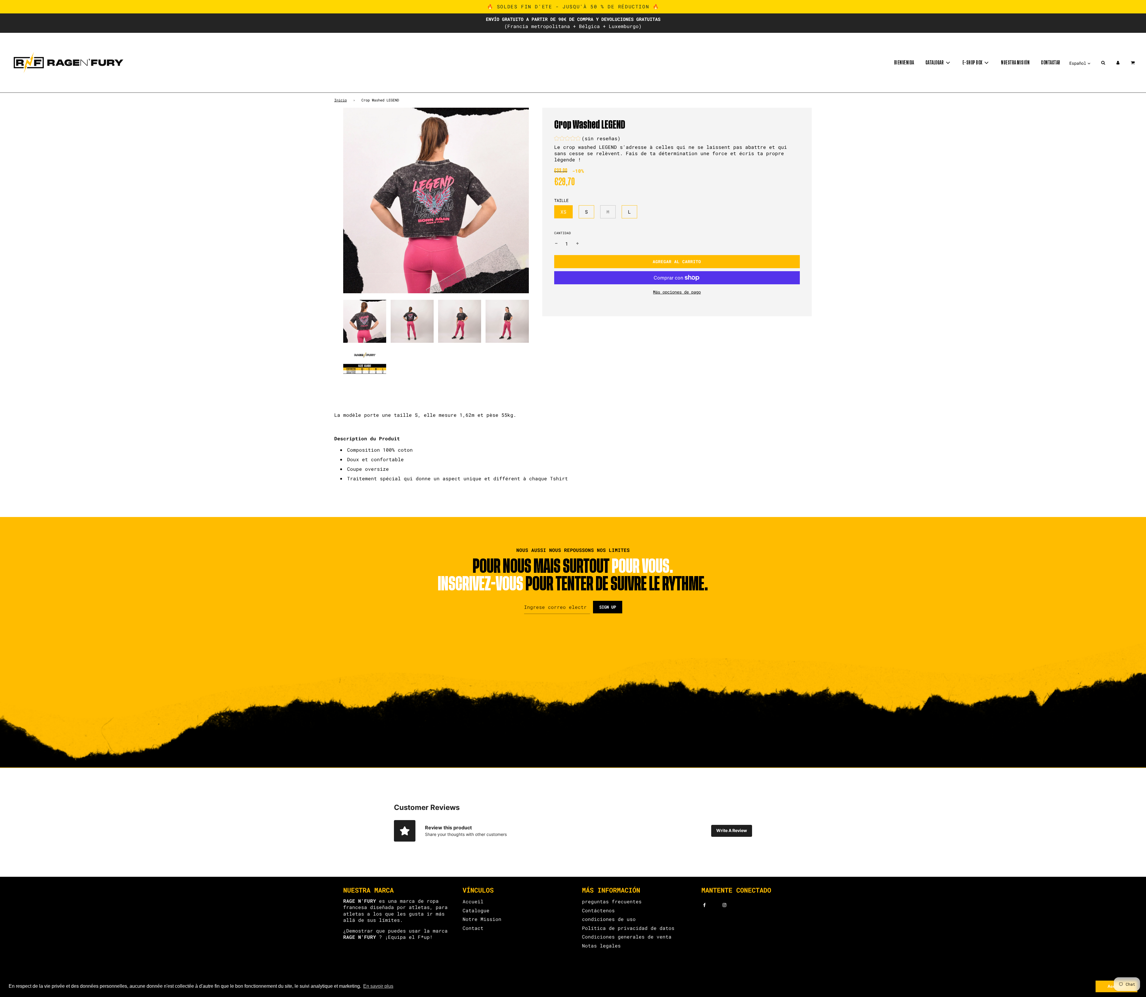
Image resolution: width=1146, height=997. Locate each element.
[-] (556, 243)
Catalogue (476, 910)
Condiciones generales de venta (626, 936)
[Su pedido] (1133, 62)
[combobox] (573, 464)
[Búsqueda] (1103, 62)
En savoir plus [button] (378, 986)
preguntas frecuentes (612, 901)
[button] (587, 139)
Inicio (340, 100)
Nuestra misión (1015, 63)
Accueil (473, 901)
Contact (473, 928)
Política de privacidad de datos (628, 928)
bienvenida (904, 63)
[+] (577, 243)
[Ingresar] (1117, 62)
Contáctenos (598, 910)
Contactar (1050, 63)
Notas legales (601, 945)
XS (563, 212)
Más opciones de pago (677, 292)
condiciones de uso (609, 919)
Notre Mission (482, 919)
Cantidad (562, 233)
